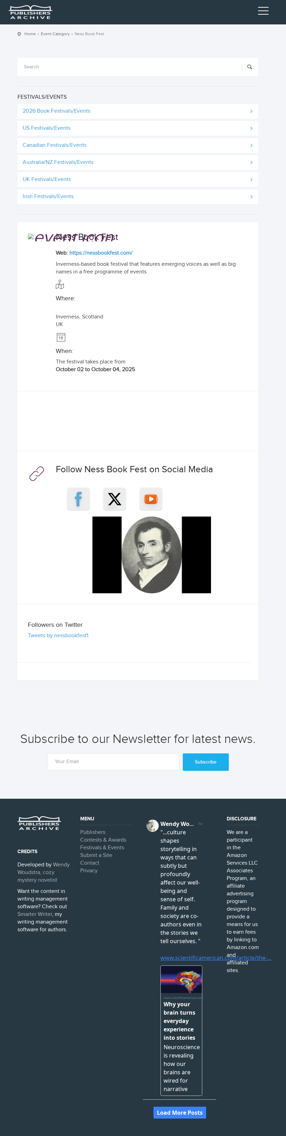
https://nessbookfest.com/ (101, 253)
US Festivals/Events (46, 128)
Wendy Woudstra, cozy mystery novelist (43, 872)
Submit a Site (96, 855)
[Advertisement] (138, 422)
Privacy (89, 870)
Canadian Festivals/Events (54, 145)
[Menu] (263, 12)
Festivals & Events (102, 847)
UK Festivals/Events (47, 179)
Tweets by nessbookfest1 (58, 635)
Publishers (92, 832)
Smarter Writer (34, 914)
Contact (89, 863)
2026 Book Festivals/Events (56, 111)
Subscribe (206, 762)
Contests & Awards (103, 840)
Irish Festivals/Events (48, 196)
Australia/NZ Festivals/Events (58, 162)
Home (30, 33)
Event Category (55, 33)
